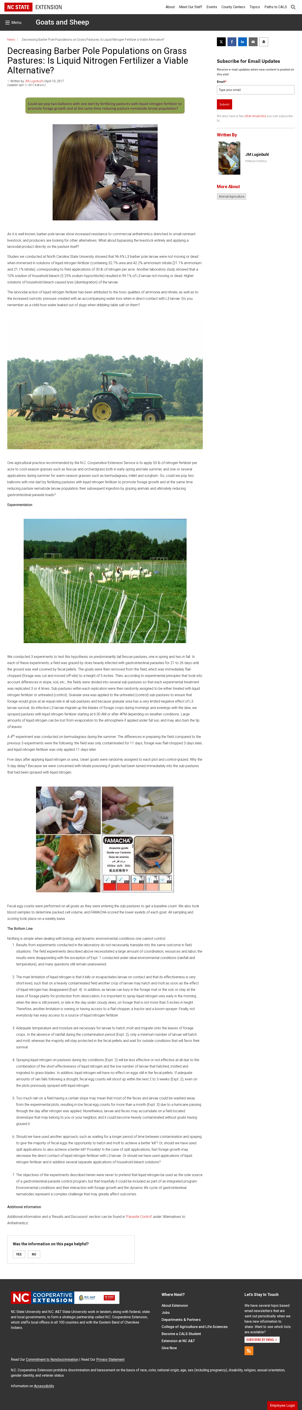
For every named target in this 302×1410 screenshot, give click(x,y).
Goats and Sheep (62, 22)
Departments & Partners (181, 1320)
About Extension (175, 1305)
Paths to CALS (275, 7)
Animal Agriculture (231, 196)
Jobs (166, 1313)
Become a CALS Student (181, 1334)
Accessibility (44, 1386)
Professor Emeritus (256, 161)
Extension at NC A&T (178, 1341)
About (170, 7)
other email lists (255, 116)
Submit (224, 104)
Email (222, 82)
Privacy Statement (110, 1359)
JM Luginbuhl (34, 81)
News (11, 39)
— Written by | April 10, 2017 (35, 81)
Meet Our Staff (190, 7)
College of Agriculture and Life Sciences (195, 1327)
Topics (255, 7)
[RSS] (249, 1350)
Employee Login (282, 1405)
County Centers (233, 7)
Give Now (169, 1348)
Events (211, 7)
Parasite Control (138, 1217)
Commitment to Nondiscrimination (52, 1359)
